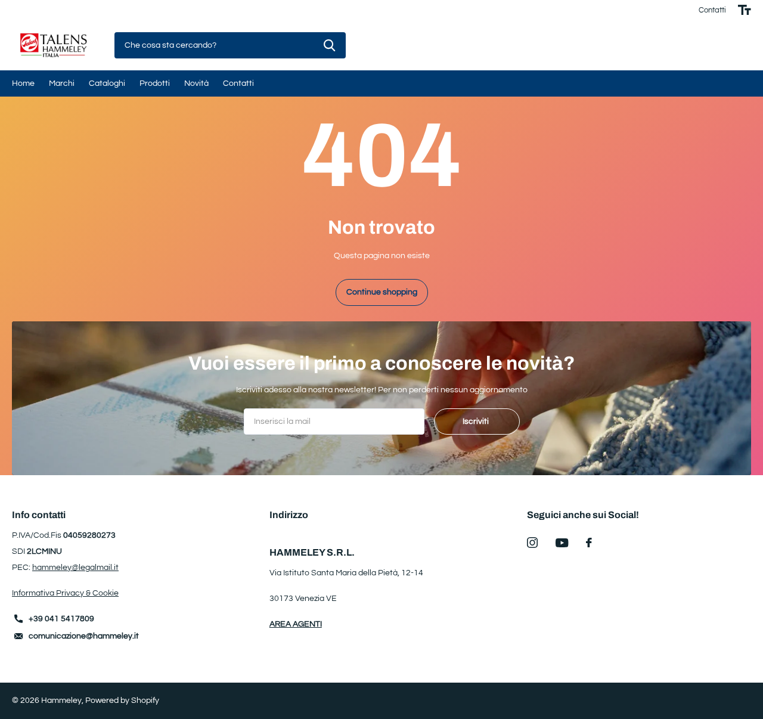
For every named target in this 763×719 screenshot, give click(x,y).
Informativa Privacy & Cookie (65, 593)
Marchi (62, 83)
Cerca (329, 45)
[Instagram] (532, 542)
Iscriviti (477, 421)
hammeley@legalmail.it (75, 567)
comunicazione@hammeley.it (84, 636)
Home (23, 83)
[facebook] (589, 542)
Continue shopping (381, 292)
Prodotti (154, 83)
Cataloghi (107, 83)
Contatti (712, 10)
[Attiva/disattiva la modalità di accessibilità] (744, 10)
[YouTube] (562, 542)
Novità (196, 83)
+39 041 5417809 (61, 619)
